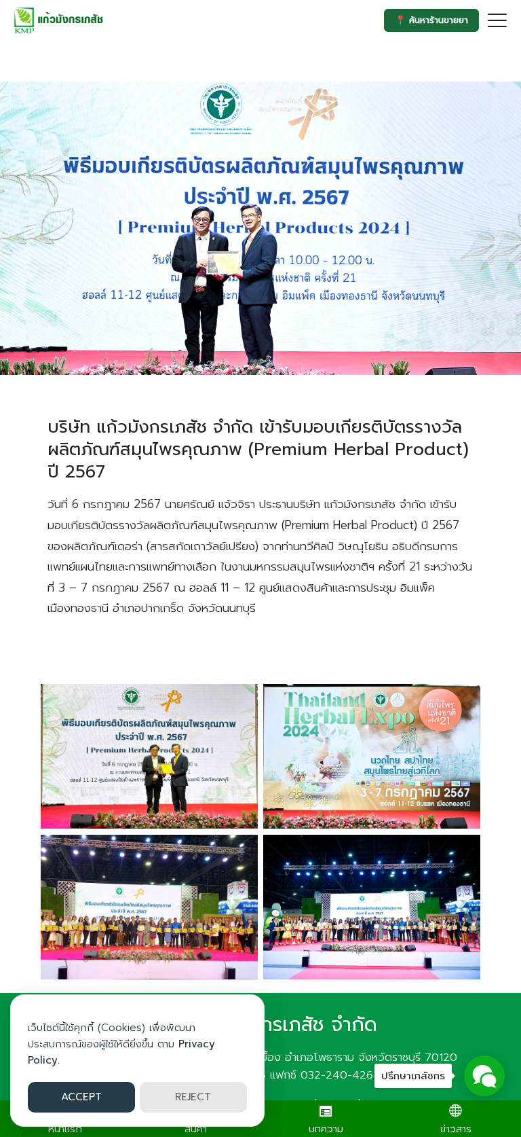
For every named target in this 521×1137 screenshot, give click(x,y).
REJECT (193, 1096)
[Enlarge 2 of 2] (240, 852)
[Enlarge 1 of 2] (240, 701)
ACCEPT (81, 1096)
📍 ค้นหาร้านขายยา (431, 20)
